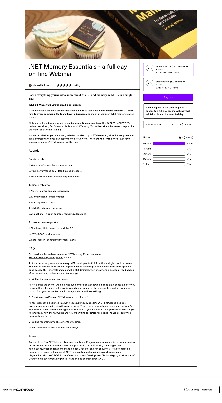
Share (187, 124)
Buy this (168, 97)
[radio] (168, 69)
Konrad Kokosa (41, 85)
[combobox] (159, 124)
